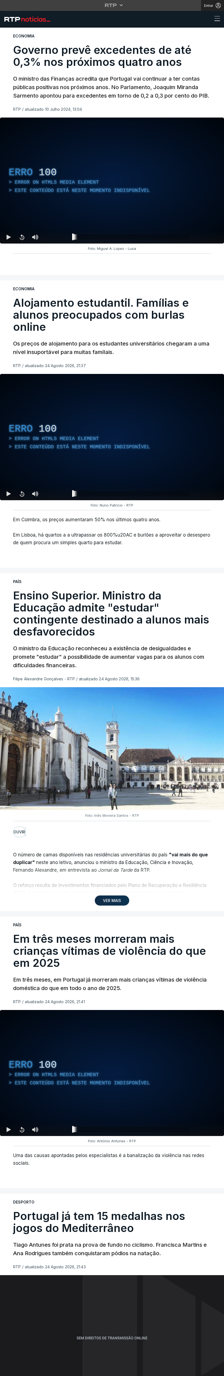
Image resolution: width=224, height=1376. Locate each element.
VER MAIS (112, 900)
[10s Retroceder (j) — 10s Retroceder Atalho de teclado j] (21, 237)
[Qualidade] (202, 237)
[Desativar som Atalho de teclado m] (35, 237)
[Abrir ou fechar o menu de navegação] (215, 19)
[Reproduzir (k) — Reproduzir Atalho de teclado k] (8, 237)
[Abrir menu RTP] (112, 5)
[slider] (131, 238)
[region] (112, 181)
